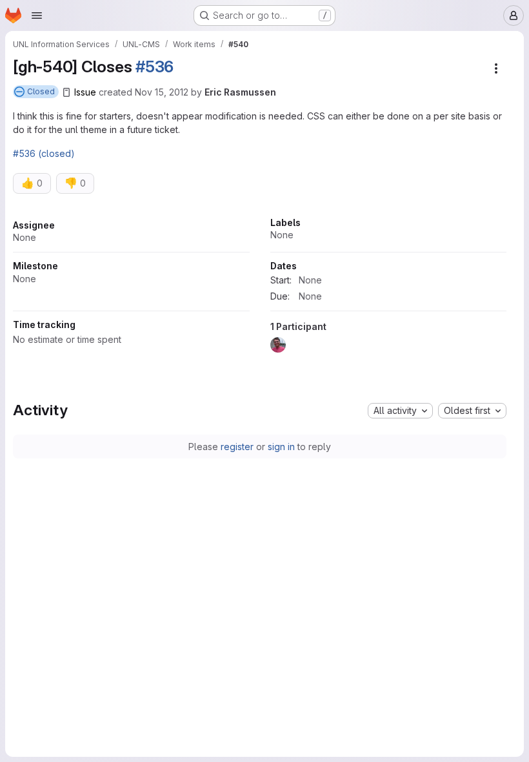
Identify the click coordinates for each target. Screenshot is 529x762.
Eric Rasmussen (240, 92)
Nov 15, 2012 (161, 92)
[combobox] (400, 410)
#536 (154, 66)
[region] (259, 288)
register (237, 446)
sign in (281, 446)
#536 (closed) (44, 153)
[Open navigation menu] (36, 15)
